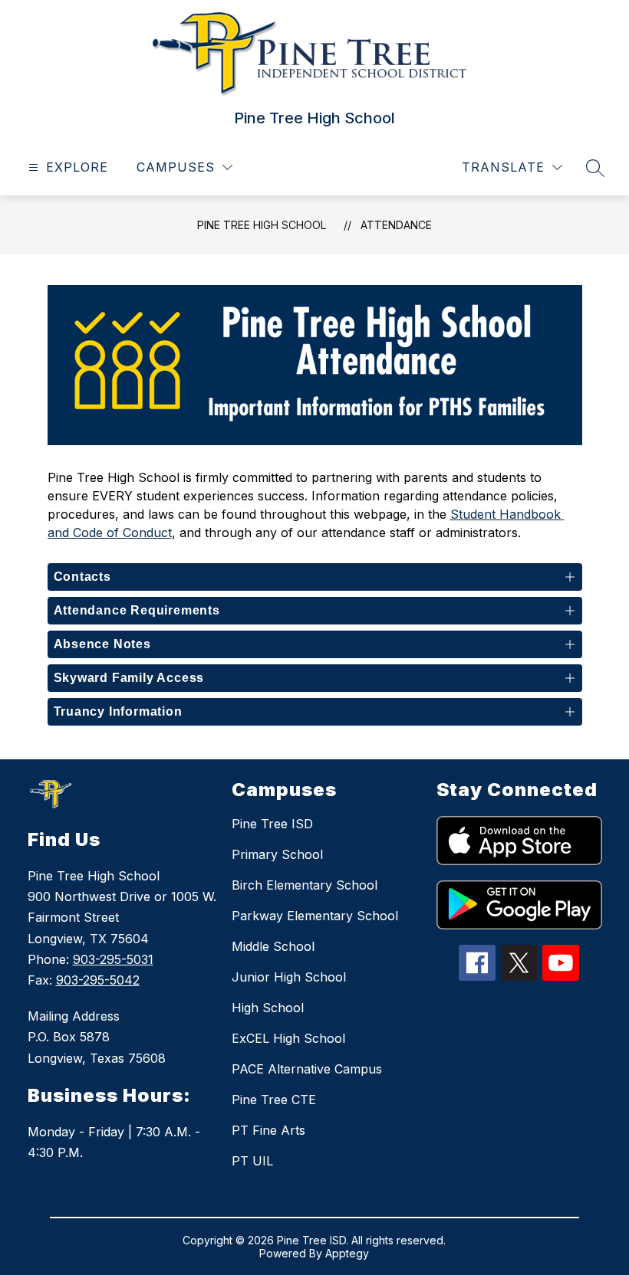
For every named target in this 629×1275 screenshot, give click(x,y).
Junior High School (289, 977)
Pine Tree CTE (274, 1099)
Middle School (273, 946)
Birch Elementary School (304, 885)
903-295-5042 (98, 980)
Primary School (277, 854)
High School (268, 1007)
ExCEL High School (288, 1038)
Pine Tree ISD (272, 823)
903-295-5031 (113, 959)
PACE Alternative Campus (307, 1069)
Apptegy (347, 1253)
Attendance (396, 224)
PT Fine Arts (268, 1130)
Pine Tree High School (261, 224)
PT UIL (252, 1160)
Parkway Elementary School (315, 915)
